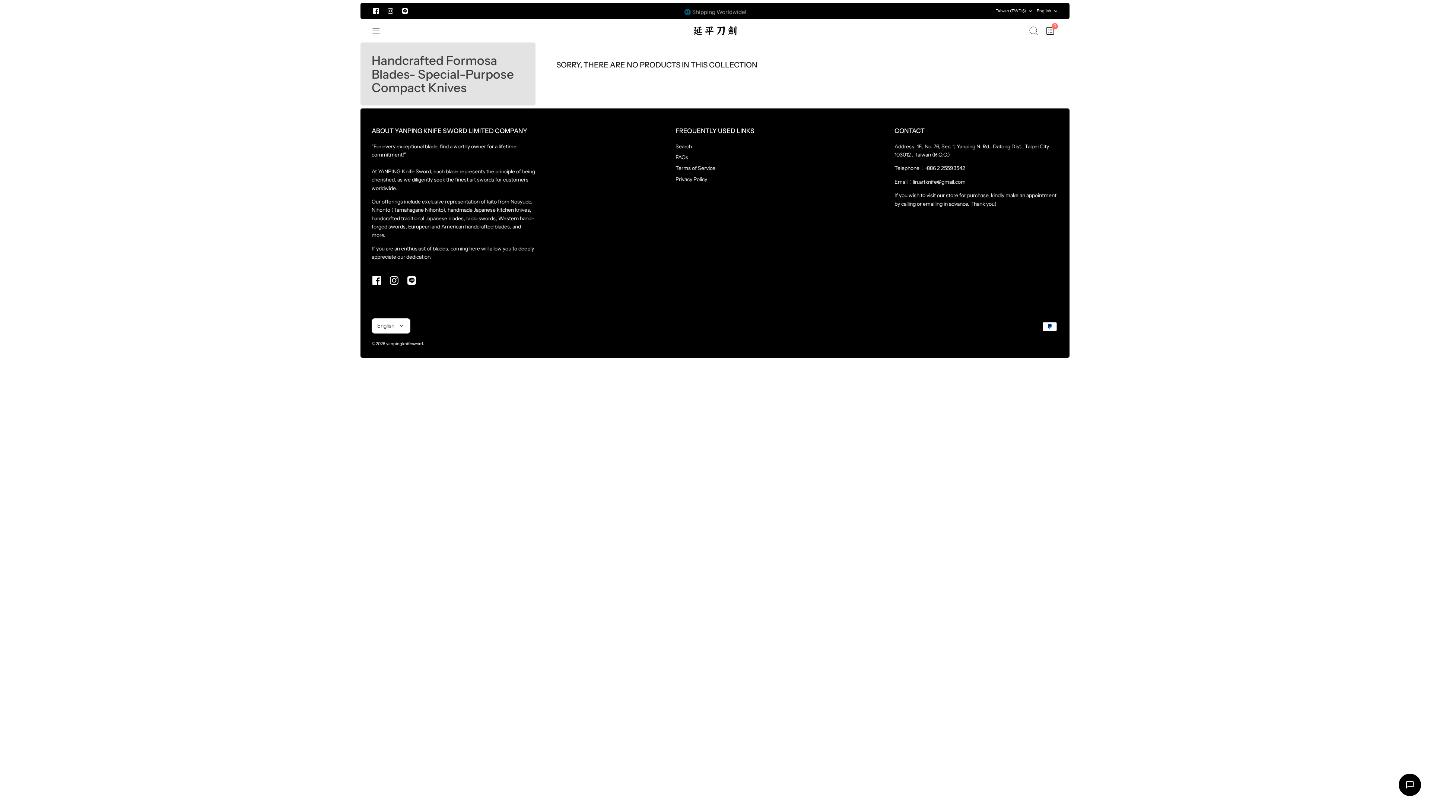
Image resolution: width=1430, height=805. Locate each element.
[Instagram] (390, 11)
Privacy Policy (691, 179)
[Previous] (521, 11)
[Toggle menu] (380, 30)
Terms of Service (695, 168)
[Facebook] (376, 11)
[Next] (909, 11)
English (1044, 10)
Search (684, 146)
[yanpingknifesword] (715, 31)
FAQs (682, 157)
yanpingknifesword (404, 343)
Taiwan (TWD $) (1011, 10)
